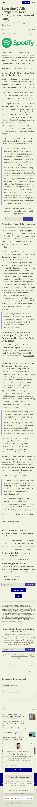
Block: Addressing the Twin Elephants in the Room (12, 734)
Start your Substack (13, 798)
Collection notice (18, 793)
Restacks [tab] (14, 685)
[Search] (33, 709)
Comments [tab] (6, 685)
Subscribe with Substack (20, 777)
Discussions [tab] (16, 709)
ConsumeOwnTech (11, 579)
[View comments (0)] (10, 34)
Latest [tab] (9, 709)
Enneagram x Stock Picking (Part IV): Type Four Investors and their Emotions (13, 716)
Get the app (28, 798)
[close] (31, 743)
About (7, 621)
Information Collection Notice (19, 656)
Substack (9, 803)
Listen (33, 29)
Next (30, 672)
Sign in (33, 3)
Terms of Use (27, 654)
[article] (18, 721)
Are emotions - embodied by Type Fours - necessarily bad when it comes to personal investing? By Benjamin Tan (14, 722)
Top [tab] (4, 709)
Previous (7, 672)
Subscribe (26, 3)
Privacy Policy (21, 785)
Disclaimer (31, 619)
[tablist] (10, 685)
